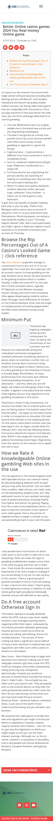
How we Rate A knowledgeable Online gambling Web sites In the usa (27, 78)
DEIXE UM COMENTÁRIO (20, 770)
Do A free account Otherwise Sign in (28, 84)
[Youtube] (33, 805)
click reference (14, 262)
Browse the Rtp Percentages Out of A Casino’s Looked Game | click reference (28, 64)
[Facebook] (19, 805)
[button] (5, 47)
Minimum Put (16, 70)
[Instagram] (26, 805)
